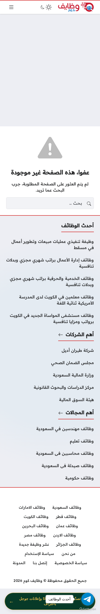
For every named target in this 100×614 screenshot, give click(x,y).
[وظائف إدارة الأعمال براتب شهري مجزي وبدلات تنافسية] (50, 263)
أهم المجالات (80, 412)
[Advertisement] (50, 70)
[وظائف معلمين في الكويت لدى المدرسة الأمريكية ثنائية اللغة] (50, 300)
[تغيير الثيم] (45, 7)
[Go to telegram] (87, 599)
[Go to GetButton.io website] (87, 608)
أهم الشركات (80, 334)
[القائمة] (11, 7)
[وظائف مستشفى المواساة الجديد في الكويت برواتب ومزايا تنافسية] (50, 318)
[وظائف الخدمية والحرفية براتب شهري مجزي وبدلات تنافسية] (50, 281)
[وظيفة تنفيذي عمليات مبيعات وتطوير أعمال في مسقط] (50, 244)
